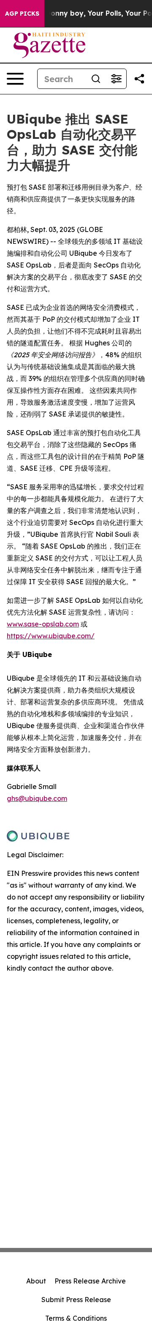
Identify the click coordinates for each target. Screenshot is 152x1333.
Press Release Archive (90, 1281)
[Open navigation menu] (15, 78)
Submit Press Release (76, 1299)
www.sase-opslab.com (43, 624)
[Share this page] (139, 78)
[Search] (96, 78)
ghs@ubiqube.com (37, 798)
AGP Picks (22, 13)
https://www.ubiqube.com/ (51, 636)
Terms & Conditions (76, 1318)
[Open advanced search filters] (116, 78)
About (36, 1281)
